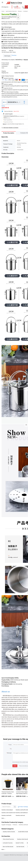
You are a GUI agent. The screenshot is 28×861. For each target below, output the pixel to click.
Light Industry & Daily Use (11, 11)
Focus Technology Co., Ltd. (19, 855)
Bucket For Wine (20, 843)
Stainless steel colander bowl (8, 812)
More (3, 849)
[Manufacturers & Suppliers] (14, 2)
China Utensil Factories (8, 839)
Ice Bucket (25, 11)
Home (3, 11)
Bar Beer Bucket (20, 846)
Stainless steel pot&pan (7, 810)
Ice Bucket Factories (8, 843)
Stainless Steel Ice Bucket (9, 831)
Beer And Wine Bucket (8, 846)
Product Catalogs (23, 806)
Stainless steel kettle (6, 815)
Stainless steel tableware (22, 812)
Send (15, 766)
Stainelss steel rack (20, 815)
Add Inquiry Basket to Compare (10, 127)
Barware (20, 11)
